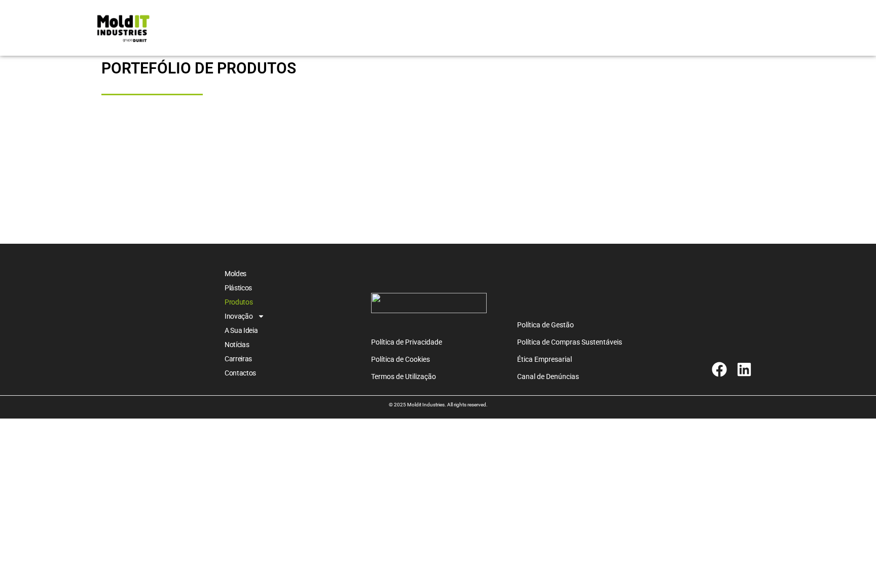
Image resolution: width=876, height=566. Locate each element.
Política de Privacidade (406, 342)
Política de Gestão (545, 325)
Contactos (240, 373)
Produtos (239, 302)
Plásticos (238, 288)
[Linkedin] (744, 369)
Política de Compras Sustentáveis (569, 342)
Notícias (237, 345)
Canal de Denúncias (548, 376)
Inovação (239, 316)
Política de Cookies (400, 359)
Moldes (235, 274)
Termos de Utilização (403, 376)
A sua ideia (241, 330)
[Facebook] (719, 369)
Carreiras (238, 359)
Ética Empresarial (544, 359)
